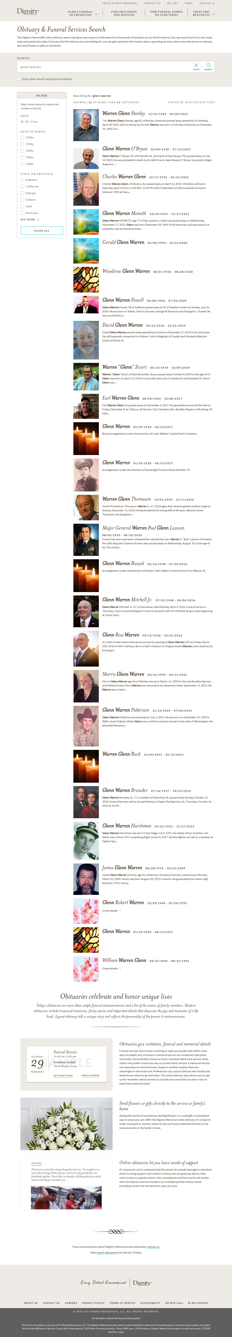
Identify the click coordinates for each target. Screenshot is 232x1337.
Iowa (29, 206)
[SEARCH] (209, 65)
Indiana (30, 199)
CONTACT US (152, 3)
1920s (30, 137)
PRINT (189, 3)
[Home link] (28, 11)
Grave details (110, 910)
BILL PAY (172, 3)
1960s (30, 163)
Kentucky (32, 212)
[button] (83, 13)
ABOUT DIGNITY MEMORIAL (119, 3)
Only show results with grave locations (47, 78)
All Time (31, 121)
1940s (30, 150)
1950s (30, 157)
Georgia (31, 193)
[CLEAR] (196, 65)
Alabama (31, 179)
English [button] (205, 3)
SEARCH (23, 58)
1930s (30, 144)
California (32, 186)
